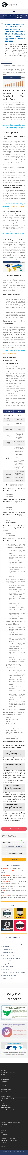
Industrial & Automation (9, 975)
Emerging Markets (5, 1079)
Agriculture (6, 946)
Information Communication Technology (14, 972)
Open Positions (4, 1124)
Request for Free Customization (16, 235)
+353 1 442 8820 (13, 1140)
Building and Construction (6, 1094)
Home (3, 15)
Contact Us (3, 1142)
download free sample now (14, 828)
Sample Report (17, 129)
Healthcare (6, 969)
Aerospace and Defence (9, 941)
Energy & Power (7, 964)
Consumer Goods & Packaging (11, 958)
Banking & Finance (8, 949)
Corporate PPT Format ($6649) (15, 853)
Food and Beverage (8, 966)
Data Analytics (4, 1077)
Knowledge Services (5, 1074)
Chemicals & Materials (9, 955)
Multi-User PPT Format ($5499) (15, 850)
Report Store (10, 15)
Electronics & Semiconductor (11, 961)
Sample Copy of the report (9, 353)
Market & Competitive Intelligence (8, 1072)
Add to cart (14, 859)
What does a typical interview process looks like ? (11, 1122)
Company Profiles (4, 1081)
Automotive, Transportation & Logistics (14, 944)
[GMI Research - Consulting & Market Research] (9, 4)
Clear (23, 842)
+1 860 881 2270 (11, 1138)
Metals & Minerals (8, 978)
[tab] (14, 753)
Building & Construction (9, 952)
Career (2, 1120)
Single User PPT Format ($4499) (15, 846)
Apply (2, 1126)
